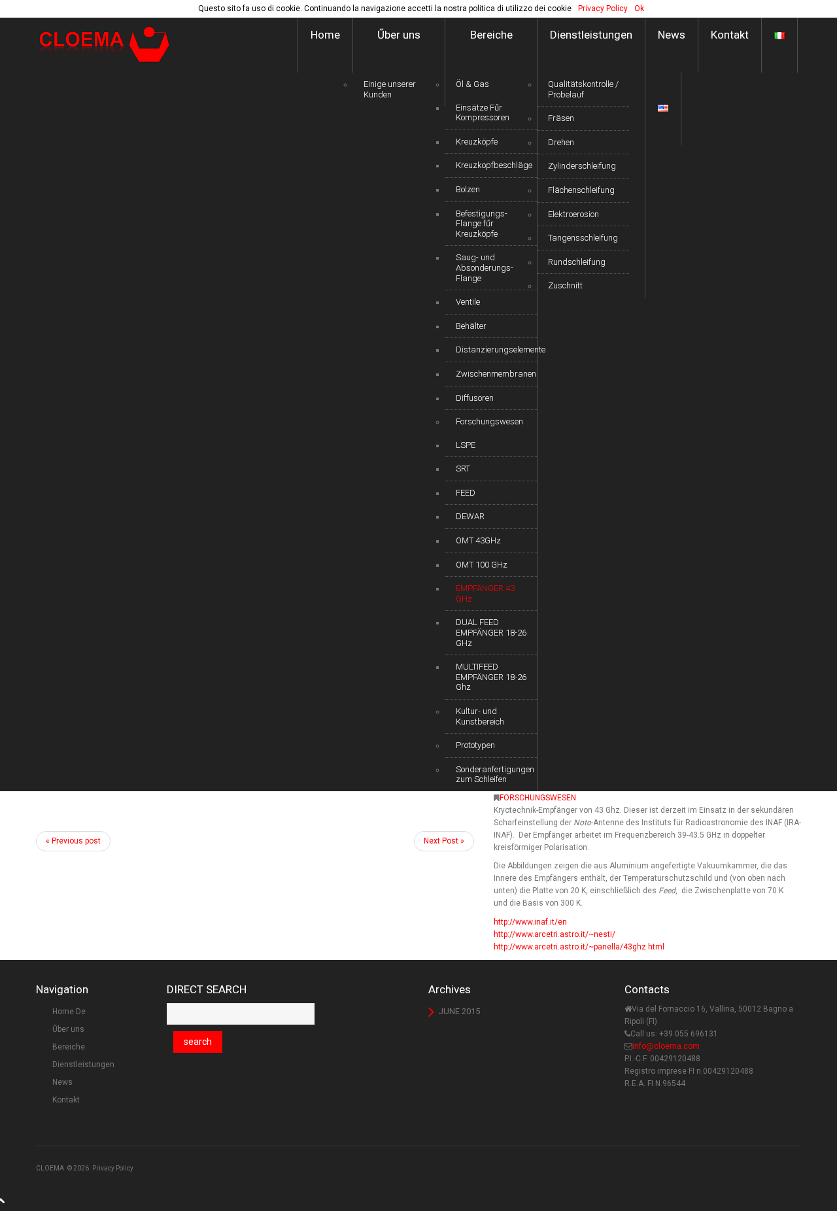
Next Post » (444, 840)
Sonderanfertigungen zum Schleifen (495, 774)
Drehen (561, 142)
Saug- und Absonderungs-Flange (484, 267)
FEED (465, 493)
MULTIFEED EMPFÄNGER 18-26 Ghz (491, 677)
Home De (69, 1011)
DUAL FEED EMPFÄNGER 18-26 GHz (491, 632)
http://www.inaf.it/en (530, 922)
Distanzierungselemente (496, 349)
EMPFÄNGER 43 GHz (485, 593)
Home (325, 34)
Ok (639, 8)
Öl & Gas (472, 84)
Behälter (471, 326)
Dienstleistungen (591, 34)
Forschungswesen (489, 421)
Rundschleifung (577, 262)
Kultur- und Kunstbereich (480, 716)
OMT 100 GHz (481, 565)
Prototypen (475, 745)
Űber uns (398, 34)
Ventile (468, 302)
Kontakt (730, 34)
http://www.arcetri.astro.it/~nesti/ (554, 934)
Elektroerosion (573, 214)
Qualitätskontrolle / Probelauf (583, 89)
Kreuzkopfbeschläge (494, 165)
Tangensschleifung (583, 238)
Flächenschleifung (581, 190)
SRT (463, 468)
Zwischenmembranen (496, 374)
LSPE (465, 445)
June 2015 (459, 1011)
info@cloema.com (666, 1046)
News (671, 34)
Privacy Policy (112, 1168)
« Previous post (73, 840)
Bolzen (468, 189)
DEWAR (470, 516)
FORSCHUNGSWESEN (538, 797)
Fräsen (561, 118)
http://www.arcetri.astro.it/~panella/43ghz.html (579, 946)
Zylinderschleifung (582, 166)
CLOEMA (50, 1168)
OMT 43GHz (478, 540)
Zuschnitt (565, 285)
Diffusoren (475, 398)
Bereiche (491, 34)
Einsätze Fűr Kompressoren (482, 113)
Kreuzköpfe (477, 141)
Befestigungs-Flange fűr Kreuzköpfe (481, 224)
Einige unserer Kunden (390, 89)
